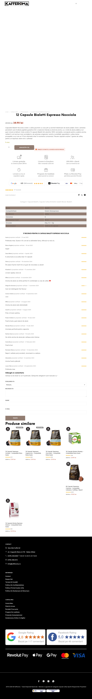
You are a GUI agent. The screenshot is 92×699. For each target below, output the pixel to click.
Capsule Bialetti (24, 112)
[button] (74, 4)
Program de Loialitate (12, 612)
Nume (7, 400)
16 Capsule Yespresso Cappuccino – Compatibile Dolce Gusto (33, 453)
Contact (8, 576)
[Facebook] (79, 195)
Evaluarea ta (9, 381)
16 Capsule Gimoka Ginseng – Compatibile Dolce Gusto (74, 452)
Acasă (6, 112)
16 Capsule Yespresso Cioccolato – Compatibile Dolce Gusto (53, 453)
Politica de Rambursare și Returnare (17, 591)
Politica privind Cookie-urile (14, 588)
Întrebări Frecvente (11, 609)
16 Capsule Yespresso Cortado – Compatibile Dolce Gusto (13, 453)
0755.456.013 (12, 560)
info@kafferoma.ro (14, 564)
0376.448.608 (13, 556)
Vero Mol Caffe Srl (14, 548)
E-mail (7, 409)
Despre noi (9, 579)
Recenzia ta (9, 388)
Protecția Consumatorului (13, 615)
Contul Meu (9, 603)
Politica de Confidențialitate (14, 585)
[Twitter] (82, 195)
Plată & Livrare (10, 606)
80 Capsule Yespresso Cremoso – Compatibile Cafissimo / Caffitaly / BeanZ (74, 488)
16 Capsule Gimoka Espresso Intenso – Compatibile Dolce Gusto (13, 524)
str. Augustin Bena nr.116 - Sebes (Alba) (21, 552)
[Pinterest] (85, 195)
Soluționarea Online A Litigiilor (15, 618)
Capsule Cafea (14, 112)
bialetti (59, 202)
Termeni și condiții (11, 582)
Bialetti (69, 202)
